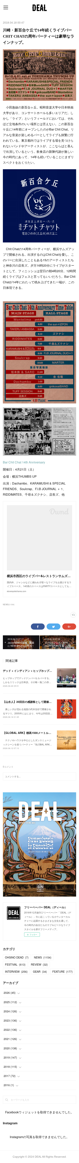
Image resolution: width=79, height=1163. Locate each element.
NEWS (42, 957)
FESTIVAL (15, 964)
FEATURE (62, 971)
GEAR (40, 971)
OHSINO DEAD (17, 957)
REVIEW (39, 964)
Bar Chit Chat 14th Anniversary (24, 462)
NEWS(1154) (8, 604)
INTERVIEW (16, 971)
